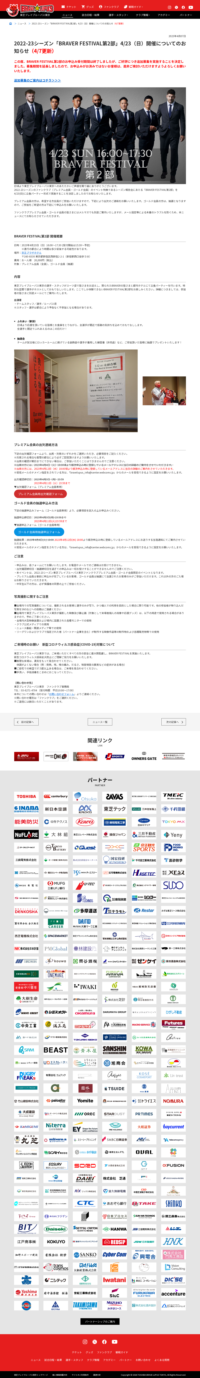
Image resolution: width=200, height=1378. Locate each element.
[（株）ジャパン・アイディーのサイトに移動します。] (114, 958)
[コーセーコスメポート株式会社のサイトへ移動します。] (144, 1073)
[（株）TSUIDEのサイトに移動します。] (114, 1085)
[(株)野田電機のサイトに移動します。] (55, 1175)
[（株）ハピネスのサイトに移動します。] (173, 870)
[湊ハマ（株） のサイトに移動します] (26, 1034)
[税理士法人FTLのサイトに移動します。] (114, 1149)
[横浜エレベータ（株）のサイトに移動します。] (55, 870)
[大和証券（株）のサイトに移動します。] (144, 1124)
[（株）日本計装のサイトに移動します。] (26, 946)
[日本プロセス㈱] (114, 1213)
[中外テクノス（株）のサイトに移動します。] (55, 819)
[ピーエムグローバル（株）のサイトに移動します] (55, 946)
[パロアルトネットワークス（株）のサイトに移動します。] (55, 1098)
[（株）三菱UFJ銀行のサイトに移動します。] (55, 882)
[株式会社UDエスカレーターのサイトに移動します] (55, 1060)
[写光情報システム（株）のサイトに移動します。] (114, 933)
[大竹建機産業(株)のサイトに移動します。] (144, 1201)
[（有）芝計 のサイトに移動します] (114, 996)
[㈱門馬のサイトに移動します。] (173, 1252)
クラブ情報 (142, 15)
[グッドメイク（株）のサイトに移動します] (26, 1073)
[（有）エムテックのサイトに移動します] (55, 1073)
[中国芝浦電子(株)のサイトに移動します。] (144, 1188)
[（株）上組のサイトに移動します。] (26, 1124)
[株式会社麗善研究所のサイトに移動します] (55, 1047)
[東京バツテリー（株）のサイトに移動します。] (55, 844)
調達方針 (97, 1374)
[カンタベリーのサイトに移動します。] (55, 793)
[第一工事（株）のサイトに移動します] (173, 946)
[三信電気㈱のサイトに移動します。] (144, 1226)
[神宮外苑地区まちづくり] (173, 754)
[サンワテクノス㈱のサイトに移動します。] (144, 1213)
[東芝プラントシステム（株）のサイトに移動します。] (85, 933)
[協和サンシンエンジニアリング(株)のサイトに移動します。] (85, 1239)
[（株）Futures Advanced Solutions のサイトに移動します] (173, 1022)
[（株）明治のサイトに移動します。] (114, 793)
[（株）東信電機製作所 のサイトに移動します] (144, 996)
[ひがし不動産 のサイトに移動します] (173, 1009)
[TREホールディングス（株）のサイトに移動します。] (114, 1124)
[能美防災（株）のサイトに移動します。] (26, 819)
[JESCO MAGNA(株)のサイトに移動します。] (173, 1175)
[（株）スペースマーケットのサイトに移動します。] (55, 933)
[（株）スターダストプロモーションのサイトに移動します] (114, 1111)
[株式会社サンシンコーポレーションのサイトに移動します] (114, 1047)
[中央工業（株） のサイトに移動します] (26, 1022)
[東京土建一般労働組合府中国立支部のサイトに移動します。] (114, 1098)
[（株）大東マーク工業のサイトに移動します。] (85, 920)
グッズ (90, 7)
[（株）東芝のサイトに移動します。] (26, 793)
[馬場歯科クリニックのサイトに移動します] (173, 1047)
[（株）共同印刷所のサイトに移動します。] (173, 920)
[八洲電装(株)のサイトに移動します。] (26, 1290)
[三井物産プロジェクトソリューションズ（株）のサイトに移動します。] (55, 1201)
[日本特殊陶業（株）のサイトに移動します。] (55, 1124)
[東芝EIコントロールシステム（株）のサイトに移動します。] (173, 895)
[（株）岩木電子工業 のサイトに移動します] (85, 984)
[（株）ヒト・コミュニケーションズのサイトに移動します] (26, 844)
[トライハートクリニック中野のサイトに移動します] (85, 1060)
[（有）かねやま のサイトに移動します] (85, 1022)
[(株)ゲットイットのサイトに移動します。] (144, 1162)
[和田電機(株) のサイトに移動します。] (55, 1188)
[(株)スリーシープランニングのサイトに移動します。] (85, 1137)
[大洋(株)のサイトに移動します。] (26, 1303)
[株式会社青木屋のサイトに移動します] (85, 1047)
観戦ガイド (135, 7)
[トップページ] (30, 6)
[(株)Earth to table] (173, 1188)
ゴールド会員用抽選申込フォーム (39, 532)
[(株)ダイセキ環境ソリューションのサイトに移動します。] (55, 1226)
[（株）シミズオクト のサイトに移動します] (55, 1009)
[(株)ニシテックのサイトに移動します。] (55, 1277)
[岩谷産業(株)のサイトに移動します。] (114, 1277)
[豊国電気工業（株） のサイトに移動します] (173, 996)
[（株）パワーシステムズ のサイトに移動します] (85, 996)
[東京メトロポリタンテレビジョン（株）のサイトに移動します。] (173, 819)
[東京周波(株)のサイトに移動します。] (26, 1188)
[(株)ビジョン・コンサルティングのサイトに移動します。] (173, 1264)
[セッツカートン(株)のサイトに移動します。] (85, 1226)
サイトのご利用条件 (80, 1374)
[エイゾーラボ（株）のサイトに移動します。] (26, 1162)
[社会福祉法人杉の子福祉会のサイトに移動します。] (85, 1149)
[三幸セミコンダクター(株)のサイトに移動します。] (85, 1252)
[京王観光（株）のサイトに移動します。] (144, 844)
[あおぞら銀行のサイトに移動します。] (114, 1201)
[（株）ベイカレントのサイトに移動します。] (173, 1124)
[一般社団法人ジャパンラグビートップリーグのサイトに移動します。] (56, 754)
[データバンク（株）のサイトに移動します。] (55, 1111)
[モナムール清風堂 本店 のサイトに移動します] (144, 971)
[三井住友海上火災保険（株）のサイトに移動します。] (144, 806)
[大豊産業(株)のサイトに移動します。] (114, 1162)
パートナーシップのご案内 (100, 1321)
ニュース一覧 (100, 722)
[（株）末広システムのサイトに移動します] (173, 1060)
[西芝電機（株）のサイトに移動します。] (26, 933)
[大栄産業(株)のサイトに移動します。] (85, 1175)
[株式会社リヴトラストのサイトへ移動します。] (173, 1073)
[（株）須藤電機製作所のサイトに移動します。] (173, 882)
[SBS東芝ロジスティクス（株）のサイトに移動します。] (26, 895)
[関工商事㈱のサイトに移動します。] (173, 1213)
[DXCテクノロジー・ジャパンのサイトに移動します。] (114, 844)
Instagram (169, 7)
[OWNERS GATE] (144, 754)
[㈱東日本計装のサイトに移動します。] (173, 1239)
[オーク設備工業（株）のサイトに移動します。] (55, 857)
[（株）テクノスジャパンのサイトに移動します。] (26, 1213)
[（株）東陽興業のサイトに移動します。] (114, 895)
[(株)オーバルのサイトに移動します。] (144, 1149)
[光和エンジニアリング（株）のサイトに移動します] (55, 958)
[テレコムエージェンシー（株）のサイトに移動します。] (173, 1137)
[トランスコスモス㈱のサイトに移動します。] (55, 1264)
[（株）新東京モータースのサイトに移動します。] (85, 857)
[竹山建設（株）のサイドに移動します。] (26, 1098)
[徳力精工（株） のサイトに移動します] (85, 1034)
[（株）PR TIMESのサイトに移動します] (144, 1111)
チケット (71, 7)
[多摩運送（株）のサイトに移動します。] (85, 908)
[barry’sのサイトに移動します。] (144, 933)
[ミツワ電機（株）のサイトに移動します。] (55, 1137)
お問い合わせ (143, 1360)
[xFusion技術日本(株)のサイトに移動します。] (173, 1162)
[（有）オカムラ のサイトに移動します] (85, 1009)
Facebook (183, 7)
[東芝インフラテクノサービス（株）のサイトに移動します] (85, 971)
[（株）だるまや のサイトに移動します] (114, 1009)
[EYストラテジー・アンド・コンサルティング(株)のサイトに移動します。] (85, 1124)
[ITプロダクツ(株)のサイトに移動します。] (173, 1149)
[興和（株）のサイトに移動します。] (85, 819)
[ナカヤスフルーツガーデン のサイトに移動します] (114, 984)
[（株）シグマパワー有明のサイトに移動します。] (144, 882)
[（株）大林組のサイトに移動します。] (55, 832)
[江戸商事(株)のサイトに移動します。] (26, 1239)
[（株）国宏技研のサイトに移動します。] (114, 857)
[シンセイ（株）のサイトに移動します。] (55, 1149)
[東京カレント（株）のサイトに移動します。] (55, 895)
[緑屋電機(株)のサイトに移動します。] (85, 1277)
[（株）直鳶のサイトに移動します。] (144, 1085)
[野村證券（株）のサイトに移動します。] (173, 1098)
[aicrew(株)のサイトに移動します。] (55, 1303)
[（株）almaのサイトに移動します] (55, 1085)
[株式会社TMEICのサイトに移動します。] (173, 793)
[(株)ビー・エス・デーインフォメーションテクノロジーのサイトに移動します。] (26, 1226)
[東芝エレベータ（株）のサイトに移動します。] (85, 832)
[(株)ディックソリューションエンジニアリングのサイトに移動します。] (173, 1277)
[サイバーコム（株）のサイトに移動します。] (114, 1252)
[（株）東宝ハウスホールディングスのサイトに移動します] (114, 1034)
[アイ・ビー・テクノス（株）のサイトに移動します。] (85, 895)
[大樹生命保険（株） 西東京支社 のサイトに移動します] (26, 996)
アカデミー (164, 15)
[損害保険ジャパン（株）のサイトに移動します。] (114, 832)
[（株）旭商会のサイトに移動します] (114, 1060)
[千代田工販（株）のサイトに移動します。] (144, 857)
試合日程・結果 (90, 15)
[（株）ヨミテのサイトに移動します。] (85, 1098)
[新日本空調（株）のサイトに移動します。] (55, 806)
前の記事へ (27, 722)
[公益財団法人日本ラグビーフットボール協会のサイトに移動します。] (26, 754)
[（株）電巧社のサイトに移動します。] (26, 908)
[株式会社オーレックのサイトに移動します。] (85, 1111)
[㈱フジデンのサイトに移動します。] (55, 1213)
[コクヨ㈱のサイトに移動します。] (55, 1239)
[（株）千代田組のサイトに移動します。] (173, 806)
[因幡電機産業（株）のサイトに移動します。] (26, 806)
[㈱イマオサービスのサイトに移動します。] (85, 1213)
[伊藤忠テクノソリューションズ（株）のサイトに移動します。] (85, 1201)
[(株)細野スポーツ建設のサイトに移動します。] (26, 1252)
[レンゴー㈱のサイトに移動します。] (173, 1226)
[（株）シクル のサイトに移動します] (55, 984)
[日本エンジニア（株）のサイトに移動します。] (173, 933)
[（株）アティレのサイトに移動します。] (173, 1085)
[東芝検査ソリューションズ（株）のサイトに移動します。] (144, 920)
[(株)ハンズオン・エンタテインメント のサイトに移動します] (173, 984)
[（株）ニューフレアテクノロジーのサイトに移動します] (26, 832)
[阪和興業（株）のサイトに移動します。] (114, 1226)
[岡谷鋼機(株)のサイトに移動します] (85, 958)
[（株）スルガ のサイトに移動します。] (114, 971)
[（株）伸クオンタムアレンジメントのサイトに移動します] (114, 946)
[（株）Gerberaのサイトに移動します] (85, 1073)
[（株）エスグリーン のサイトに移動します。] (173, 971)
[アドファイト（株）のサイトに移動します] (114, 1073)
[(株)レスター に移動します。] (144, 908)
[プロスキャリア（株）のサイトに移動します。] (55, 920)
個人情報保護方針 (59, 1374)
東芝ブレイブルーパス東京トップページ (31, 1374)
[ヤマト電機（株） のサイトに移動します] (55, 1034)
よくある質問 (161, 1360)
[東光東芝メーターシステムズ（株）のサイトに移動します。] (114, 882)
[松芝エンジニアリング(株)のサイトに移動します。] (26, 1201)
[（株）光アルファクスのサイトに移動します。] (85, 806)
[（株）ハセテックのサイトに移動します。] (144, 870)
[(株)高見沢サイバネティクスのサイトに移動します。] (85, 1303)
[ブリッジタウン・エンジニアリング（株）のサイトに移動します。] (26, 1149)
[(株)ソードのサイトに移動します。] (85, 1162)
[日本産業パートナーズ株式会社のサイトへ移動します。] (26, 1085)
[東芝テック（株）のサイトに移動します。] (114, 806)
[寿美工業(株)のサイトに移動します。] (26, 1175)
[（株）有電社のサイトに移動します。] (26, 882)
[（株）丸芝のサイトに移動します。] (26, 1137)
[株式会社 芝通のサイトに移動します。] (114, 1175)
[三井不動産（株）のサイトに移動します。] (144, 832)
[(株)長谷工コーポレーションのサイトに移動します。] (144, 1277)
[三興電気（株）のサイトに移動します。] (26, 857)
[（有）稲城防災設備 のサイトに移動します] (144, 984)
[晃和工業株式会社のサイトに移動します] (144, 1047)
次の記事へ (172, 722)
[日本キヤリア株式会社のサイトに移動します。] (144, 819)
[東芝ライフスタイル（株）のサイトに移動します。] (173, 1111)
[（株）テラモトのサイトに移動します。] (114, 908)
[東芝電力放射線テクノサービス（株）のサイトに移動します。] (144, 793)
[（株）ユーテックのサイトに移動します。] (85, 882)
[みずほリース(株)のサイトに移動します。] (114, 1303)
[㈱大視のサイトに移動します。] (26, 1277)
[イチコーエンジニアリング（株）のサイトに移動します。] (26, 870)
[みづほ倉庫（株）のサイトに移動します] (144, 1034)
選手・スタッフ (117, 15)
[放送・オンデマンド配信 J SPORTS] (114, 754)
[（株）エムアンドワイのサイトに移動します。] (144, 1137)
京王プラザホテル (32, 253)
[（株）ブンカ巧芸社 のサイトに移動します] (114, 1022)
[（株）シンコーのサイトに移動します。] (144, 895)
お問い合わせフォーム (61, 694)
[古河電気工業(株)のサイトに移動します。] (144, 1290)
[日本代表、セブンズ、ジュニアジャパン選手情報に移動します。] (85, 754)
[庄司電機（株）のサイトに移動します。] (114, 870)
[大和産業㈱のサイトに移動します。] (85, 1264)
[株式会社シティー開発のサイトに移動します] (26, 1060)
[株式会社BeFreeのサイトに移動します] (173, 1034)
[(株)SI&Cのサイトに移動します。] (114, 1290)
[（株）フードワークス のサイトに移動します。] (173, 844)
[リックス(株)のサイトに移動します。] (85, 1188)
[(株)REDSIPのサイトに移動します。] (114, 1239)
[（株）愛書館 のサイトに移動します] (26, 984)
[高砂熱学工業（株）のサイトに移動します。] (173, 857)
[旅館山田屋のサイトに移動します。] (85, 1085)
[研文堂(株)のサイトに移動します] (26, 971)
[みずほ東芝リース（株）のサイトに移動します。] (173, 908)
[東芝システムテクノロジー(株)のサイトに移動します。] (55, 1162)
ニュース (67, 15)
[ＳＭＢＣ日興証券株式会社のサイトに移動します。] (114, 1137)
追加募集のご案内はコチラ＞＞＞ (37, 80)
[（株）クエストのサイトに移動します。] (85, 844)
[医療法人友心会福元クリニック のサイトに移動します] (144, 1009)
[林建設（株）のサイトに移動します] (85, 946)
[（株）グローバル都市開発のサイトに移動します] (144, 1060)
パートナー (186, 15)
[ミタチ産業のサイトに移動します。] (26, 1264)
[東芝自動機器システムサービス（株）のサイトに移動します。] (114, 920)
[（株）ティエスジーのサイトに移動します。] (85, 870)
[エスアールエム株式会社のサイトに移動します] (26, 1047)
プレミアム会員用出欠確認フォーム (40, 494)
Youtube (191, 7)
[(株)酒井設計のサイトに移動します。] (144, 1303)
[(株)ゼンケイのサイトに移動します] (144, 958)
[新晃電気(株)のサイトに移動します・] (173, 1201)
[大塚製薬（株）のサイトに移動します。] (85, 793)
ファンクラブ (111, 7)
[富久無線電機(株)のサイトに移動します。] (114, 1188)
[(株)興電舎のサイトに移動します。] (144, 1252)
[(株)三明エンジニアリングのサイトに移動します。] (173, 1303)
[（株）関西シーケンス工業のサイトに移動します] (144, 946)
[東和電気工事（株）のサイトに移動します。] (114, 819)
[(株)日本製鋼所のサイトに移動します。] (144, 1239)
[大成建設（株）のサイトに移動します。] (26, 1111)
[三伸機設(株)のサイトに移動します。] (144, 1175)
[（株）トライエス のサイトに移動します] (144, 1098)
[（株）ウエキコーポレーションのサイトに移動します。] (55, 908)
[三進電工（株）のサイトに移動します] (26, 958)
